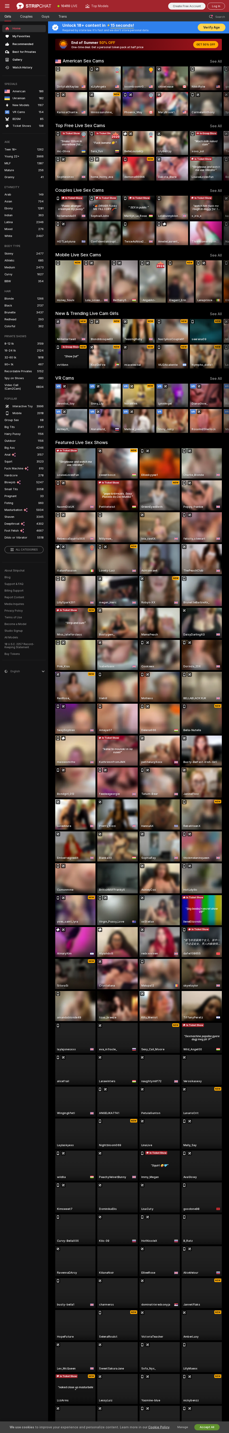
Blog (7, 577)
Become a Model (15, 624)
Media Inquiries (14, 604)
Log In (216, 6)
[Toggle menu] (7, 6)
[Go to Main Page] (33, 6)
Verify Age (211, 27)
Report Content (14, 597)
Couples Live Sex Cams (79, 190)
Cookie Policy (158, 1427)
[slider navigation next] (220, 91)
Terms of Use (13, 617)
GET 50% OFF (205, 44)
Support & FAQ (13, 584)
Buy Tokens (12, 654)
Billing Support (13, 590)
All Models (11, 637)
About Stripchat (14, 570)
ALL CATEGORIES (27, 549)
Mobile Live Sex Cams (78, 254)
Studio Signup (13, 630)
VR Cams (64, 378)
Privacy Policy (13, 610)
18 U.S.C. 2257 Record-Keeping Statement (19, 646)
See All (216, 61)
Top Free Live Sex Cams (80, 125)
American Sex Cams (83, 61)
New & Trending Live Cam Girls (87, 313)
